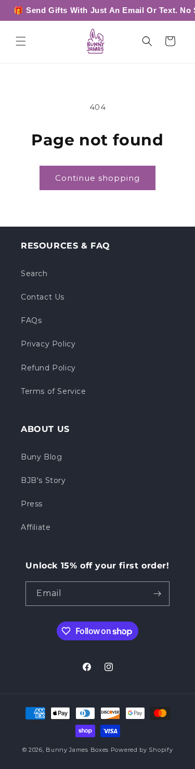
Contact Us (42, 297)
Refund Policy (48, 368)
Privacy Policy (48, 344)
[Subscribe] (157, 593)
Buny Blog (41, 457)
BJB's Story (43, 480)
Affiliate (35, 527)
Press (32, 503)
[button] (20, 41)
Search (34, 273)
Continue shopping (97, 178)
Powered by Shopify (142, 749)
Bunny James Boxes (77, 749)
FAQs (31, 320)
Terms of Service (53, 391)
